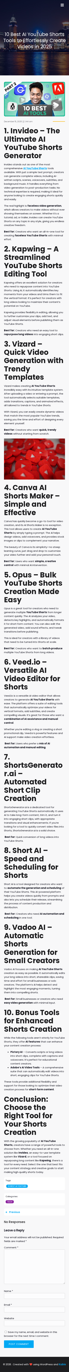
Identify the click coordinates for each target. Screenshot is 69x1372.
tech (9, 1201)
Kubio (62, 1364)
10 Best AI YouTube (17, 1186)
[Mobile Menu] (62, 5)
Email (8, 1304)
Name (8, 1291)
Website (9, 1318)
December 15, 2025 (13, 121)
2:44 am (28, 121)
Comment (11, 1247)
